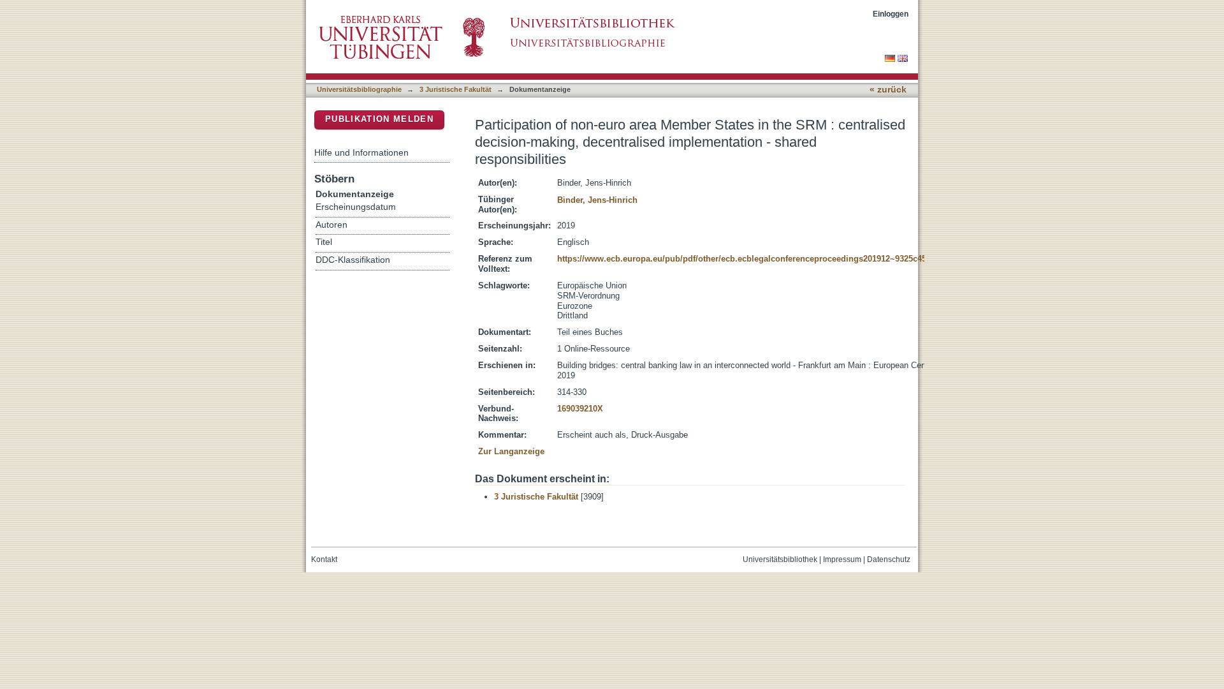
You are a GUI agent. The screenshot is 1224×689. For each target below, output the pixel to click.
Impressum (842, 559)
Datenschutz (888, 559)
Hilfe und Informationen (361, 152)
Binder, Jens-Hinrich (597, 200)
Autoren (331, 225)
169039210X (580, 408)
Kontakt (324, 559)
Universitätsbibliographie (359, 89)
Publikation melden (379, 119)
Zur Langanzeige (511, 451)
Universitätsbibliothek (780, 559)
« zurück (888, 89)
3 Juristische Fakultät (455, 89)
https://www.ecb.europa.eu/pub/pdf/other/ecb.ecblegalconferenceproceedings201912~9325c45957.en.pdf (762, 258)
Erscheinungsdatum (356, 207)
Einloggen (890, 14)
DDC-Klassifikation (353, 260)
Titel (324, 242)
